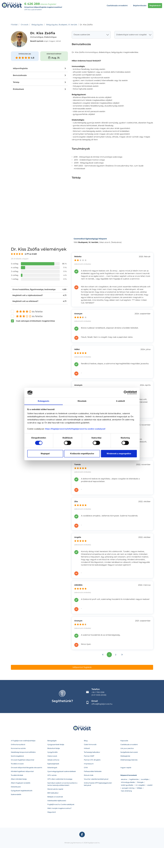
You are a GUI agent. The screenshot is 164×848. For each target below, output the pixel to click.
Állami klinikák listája (19, 779)
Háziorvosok (52, 756)
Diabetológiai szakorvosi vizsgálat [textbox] (131, 34)
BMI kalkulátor (53, 793)
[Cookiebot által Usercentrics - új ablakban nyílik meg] (125, 393)
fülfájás (139, 788)
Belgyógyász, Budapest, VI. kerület (61, 24)
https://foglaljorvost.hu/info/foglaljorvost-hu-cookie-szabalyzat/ (75, 429)
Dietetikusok (16, 787)
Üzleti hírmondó (90, 744)
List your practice (127, 748)
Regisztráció (155, 5)
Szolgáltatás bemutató (129, 752)
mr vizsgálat (140, 785)
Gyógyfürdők (52, 752)
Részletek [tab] (82, 401)
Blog (86, 741)
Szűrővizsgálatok (17, 756)
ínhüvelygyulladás (128, 782)
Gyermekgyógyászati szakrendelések (61, 771)
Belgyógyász (37, 24)
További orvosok (17, 764)
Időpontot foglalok (82, 667)
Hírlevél (87, 748)
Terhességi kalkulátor (92, 752)
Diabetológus (50, 37)
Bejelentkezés (139, 5)
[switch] (67, 443)
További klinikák (17, 775)
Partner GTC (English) (92, 760)
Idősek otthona (53, 760)
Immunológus (36, 37)
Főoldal (14, 24)
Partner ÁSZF (89, 756)
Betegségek (52, 741)
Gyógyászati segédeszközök (21, 791)
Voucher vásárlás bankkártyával (96, 779)
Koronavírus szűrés (18, 748)
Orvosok (24, 24)
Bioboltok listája (53, 748)
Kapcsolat (124, 741)
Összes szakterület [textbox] (82, 34)
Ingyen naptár (125, 767)
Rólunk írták (88, 775)
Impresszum (89, 764)
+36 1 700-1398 (97, 692)
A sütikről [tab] (120, 401)
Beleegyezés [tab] (43, 401)
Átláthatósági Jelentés (128, 760)
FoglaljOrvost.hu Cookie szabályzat (60, 804)
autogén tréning (128, 788)
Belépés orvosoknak (55, 797)
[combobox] (91, 35)
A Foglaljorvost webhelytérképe (23, 741)
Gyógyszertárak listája (55, 744)
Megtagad (45, 453)
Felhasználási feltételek (92, 771)
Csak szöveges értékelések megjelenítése (35, 321)
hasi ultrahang (126, 791)
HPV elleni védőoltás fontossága (59, 779)
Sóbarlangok (52, 767)
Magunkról (51, 812)
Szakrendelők (16, 794)
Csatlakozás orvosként (117, 5)
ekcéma (124, 779)
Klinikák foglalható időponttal (22, 771)
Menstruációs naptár (55, 789)
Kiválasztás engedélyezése (82, 453)
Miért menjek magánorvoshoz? (59, 808)
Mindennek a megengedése (119, 453)
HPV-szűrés (52, 775)
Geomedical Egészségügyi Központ (90, 239)
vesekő (149, 785)
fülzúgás (140, 782)
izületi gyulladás (127, 785)
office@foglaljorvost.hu (101, 704)
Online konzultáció (18, 744)
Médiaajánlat (125, 756)
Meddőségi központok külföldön (23, 752)
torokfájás (145, 779)
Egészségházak (53, 764)
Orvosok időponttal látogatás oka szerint (26, 767)
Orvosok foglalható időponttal (22, 760)
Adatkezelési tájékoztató (56, 801)
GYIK (86, 767)
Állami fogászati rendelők (20, 783)
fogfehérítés (134, 779)
